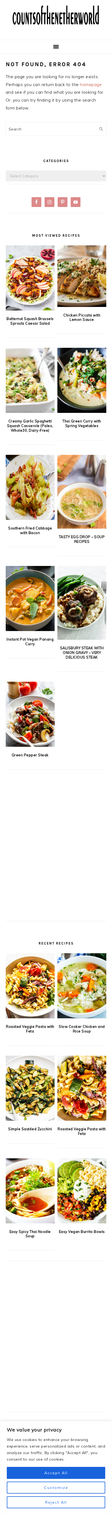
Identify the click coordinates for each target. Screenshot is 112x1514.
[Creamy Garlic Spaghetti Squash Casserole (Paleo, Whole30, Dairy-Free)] (30, 380)
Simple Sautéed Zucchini (30, 1129)
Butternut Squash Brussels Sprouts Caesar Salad (30, 320)
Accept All (56, 1472)
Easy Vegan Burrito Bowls (82, 1231)
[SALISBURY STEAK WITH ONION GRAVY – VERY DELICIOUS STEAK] (82, 603)
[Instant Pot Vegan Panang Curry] (30, 598)
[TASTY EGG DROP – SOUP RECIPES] (82, 492)
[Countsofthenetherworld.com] (56, 31)
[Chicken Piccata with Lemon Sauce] (82, 276)
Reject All (56, 1502)
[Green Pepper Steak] (30, 714)
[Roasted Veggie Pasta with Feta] (30, 985)
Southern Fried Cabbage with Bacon (30, 530)
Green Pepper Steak (30, 755)
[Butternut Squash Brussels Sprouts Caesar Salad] (30, 277)
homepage (91, 84)
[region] (56, 1467)
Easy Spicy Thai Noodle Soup (30, 1233)
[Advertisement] (56, 854)
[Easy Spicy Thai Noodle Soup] (30, 1190)
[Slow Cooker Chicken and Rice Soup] (82, 985)
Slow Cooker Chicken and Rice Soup (82, 1028)
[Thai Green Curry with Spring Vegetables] (82, 380)
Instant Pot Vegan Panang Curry (30, 641)
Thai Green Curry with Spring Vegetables (82, 423)
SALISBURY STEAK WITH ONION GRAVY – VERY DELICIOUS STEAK (82, 652)
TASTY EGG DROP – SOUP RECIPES (82, 539)
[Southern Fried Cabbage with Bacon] (30, 487)
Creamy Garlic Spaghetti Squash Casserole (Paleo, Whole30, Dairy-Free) (30, 425)
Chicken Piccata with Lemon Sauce (81, 317)
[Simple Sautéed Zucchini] (30, 1088)
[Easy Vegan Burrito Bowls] (82, 1190)
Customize (56, 1487)
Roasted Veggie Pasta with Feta (30, 1028)
